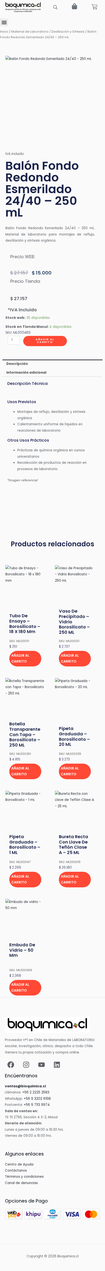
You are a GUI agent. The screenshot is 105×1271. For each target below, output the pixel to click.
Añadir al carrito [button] (20, 658)
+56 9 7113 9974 (37, 1104)
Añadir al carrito (45, 341)
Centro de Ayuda (19, 1164)
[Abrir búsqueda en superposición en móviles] (55, 7)
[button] (4, 22)
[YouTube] (41, 1065)
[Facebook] (11, 1065)
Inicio (4, 31)
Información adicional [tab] (26, 372)
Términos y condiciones (24, 1176)
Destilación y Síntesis (68, 31)
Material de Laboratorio (30, 31)
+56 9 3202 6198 (37, 1098)
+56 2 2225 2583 (35, 1092)
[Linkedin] (57, 1065)
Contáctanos (16, 1170)
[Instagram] (26, 1065)
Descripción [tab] (17, 363)
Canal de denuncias (21, 1183)
